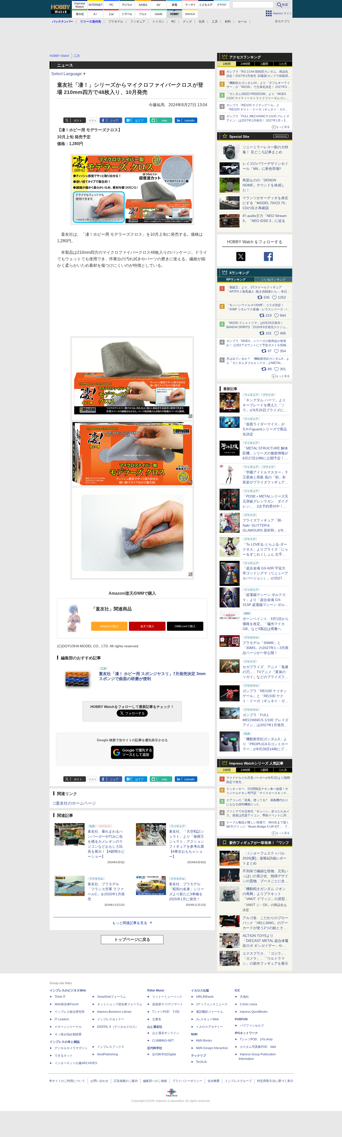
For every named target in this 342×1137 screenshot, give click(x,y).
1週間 (264, 64)
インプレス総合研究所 (70, 1012)
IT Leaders (62, 1019)
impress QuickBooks (254, 1012)
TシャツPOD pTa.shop (256, 1039)
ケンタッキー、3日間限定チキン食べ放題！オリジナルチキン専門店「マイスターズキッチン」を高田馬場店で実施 (257, 793)
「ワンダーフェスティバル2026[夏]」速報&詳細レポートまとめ (264, 858)
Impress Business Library (114, 1012)
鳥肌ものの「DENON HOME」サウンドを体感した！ (264, 185)
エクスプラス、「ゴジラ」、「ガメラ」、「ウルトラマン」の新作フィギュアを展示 (265, 958)
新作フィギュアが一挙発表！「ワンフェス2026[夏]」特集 (259, 844)
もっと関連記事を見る (129, 923)
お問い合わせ (99, 1081)
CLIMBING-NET (163, 1040)
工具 (215, 21)
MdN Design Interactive (212, 1048)
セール (242, 21)
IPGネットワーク (246, 1033)
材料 (228, 21)
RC (173, 21)
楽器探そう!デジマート (167, 1004)
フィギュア (137, 21)
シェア (114, 120)
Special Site (239, 137)
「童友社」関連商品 (111, 608)
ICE (237, 990)
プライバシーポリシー (187, 1081)
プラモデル (115, 21)
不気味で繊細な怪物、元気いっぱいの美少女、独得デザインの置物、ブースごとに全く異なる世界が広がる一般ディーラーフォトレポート (265, 881)
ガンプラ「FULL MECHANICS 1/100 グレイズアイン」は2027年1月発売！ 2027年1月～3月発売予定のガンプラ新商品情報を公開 (257, 120)
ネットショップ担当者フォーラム (119, 1004)
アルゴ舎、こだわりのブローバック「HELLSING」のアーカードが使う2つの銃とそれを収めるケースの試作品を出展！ (265, 928)
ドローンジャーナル (68, 1027)
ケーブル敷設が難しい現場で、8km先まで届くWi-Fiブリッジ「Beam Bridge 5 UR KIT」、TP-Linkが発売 (258, 827)
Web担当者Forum (67, 1004)
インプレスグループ (238, 1081)
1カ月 (283, 64)
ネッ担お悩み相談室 (68, 1034)
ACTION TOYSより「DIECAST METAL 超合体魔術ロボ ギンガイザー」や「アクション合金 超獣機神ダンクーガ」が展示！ (265, 946)
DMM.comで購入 (185, 626)
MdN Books (204, 1040)
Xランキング (239, 273)
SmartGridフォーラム (111, 996)
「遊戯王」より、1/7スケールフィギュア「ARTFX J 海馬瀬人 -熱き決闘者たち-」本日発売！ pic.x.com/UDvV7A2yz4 (258, 292)
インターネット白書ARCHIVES (76, 1063)
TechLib (201, 1062)
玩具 (202, 21)
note (164, 120)
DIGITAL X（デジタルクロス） (117, 1027)
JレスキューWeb (207, 1019)
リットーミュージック (167, 996)
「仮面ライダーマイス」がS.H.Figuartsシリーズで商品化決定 (265, 429)
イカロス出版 (200, 990)
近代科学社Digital (164, 1054)
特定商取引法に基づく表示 (275, 1081)
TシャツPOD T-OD (166, 1012)
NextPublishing (107, 1054)
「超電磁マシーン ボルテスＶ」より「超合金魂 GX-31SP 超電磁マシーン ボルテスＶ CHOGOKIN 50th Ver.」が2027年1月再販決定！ (265, 605)
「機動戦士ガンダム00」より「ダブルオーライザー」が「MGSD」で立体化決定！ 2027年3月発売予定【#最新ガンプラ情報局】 (258, 87)
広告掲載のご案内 (126, 1081)
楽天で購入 (147, 626)
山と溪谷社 (154, 1027)
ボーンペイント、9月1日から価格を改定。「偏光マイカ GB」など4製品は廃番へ (266, 624)
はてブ (139, 120)
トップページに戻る (132, 939)
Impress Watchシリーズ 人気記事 (256, 763)
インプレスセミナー (110, 1019)
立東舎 (156, 1019)
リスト (92, 120)
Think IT (60, 996)
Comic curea (248, 1004)
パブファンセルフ (252, 1025)
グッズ (187, 21)
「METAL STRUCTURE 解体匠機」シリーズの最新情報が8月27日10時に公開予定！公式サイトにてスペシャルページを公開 (265, 458)
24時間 (245, 64)
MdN (194, 1034)
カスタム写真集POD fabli (258, 1047)
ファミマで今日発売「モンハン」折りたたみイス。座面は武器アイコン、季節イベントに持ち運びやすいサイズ (257, 816)
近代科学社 (154, 1048)
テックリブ (198, 1055)
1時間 (227, 64)
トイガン (158, 21)
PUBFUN (241, 1019)
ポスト (78, 120)
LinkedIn (189, 120)
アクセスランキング (245, 57)
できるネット (64, 1055)
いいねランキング (274, 279)
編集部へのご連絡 (155, 1081)
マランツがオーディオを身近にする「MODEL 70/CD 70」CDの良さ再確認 (265, 203)
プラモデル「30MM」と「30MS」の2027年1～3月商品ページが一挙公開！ (265, 648)
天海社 (244, 996)
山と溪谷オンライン (165, 1033)
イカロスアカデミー (209, 1027)
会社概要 (214, 1081)
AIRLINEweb (205, 996)
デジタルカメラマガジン (71, 1048)
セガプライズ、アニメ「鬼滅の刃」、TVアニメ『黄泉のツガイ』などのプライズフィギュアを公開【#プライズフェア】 (265, 677)
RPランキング (236, 279)
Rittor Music (155, 990)
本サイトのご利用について (67, 1081)
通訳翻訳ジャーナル (209, 1012)
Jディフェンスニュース (212, 1004)
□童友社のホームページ (74, 803)
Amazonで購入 (109, 626)
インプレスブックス (110, 1047)
